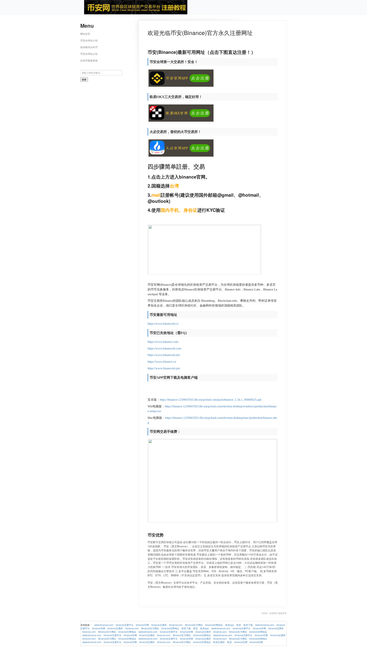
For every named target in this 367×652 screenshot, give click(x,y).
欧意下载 (248, 624)
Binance (166, 284)
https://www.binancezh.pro (164, 368)
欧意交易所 (219, 642)
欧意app (229, 624)
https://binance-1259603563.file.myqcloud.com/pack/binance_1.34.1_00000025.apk (210, 399)
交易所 (158, 300)
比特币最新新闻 (89, 60)
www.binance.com (103, 624)
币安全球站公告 (89, 54)
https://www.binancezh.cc (163, 323)
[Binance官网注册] (135, 6)
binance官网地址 (214, 624)
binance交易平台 (124, 624)
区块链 (194, 284)
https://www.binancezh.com (164, 348)
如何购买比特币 (89, 47)
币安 (151, 284)
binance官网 (142, 624)
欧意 (238, 624)
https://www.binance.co (162, 361)
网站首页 (85, 34)
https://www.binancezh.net (164, 355)
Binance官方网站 (194, 624)
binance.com (176, 624)
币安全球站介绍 (89, 40)
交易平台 (211, 284)
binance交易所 (159, 624)
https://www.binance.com (163, 341)
